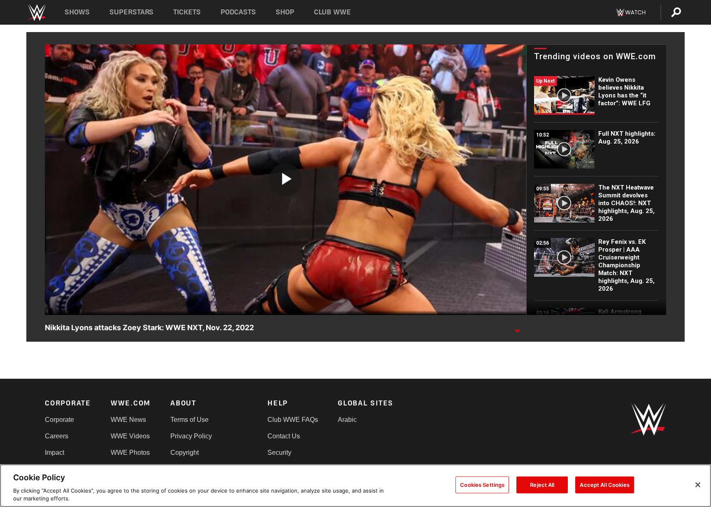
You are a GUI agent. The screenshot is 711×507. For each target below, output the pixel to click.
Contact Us (283, 436)
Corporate (59, 419)
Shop (285, 12)
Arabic (347, 419)
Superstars (131, 12)
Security (279, 452)
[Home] (36, 12)
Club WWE (332, 12)
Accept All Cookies (604, 485)
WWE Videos (130, 436)
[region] (355, 485)
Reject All (542, 485)
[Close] (698, 485)
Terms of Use (189, 419)
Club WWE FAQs (292, 419)
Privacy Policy (191, 436)
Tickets (187, 12)
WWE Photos (130, 452)
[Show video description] (517, 328)
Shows (77, 12)
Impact (54, 452)
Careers (56, 436)
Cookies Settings (482, 485)
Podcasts (238, 12)
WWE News (128, 419)
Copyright (184, 452)
